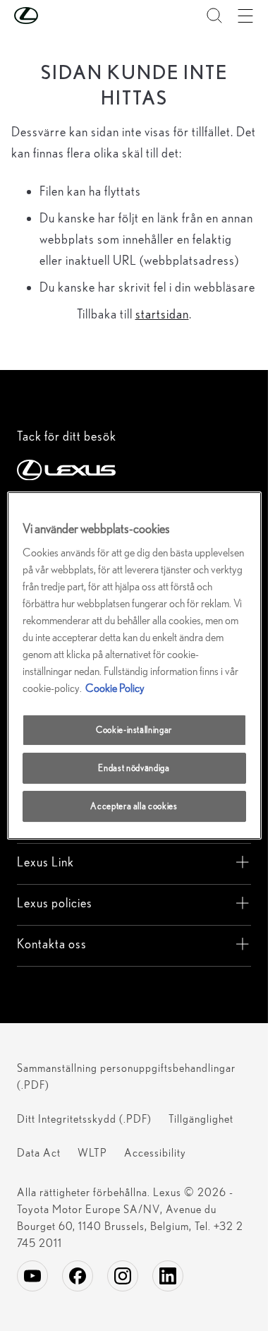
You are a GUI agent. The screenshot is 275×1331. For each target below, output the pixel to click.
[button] (54, 15)
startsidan (162, 313)
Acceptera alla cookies (133, 806)
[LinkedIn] (167, 1275)
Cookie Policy (115, 688)
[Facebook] (77, 1275)
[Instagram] (122, 1275)
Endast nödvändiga (133, 768)
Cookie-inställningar (134, 729)
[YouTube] (32, 1275)
